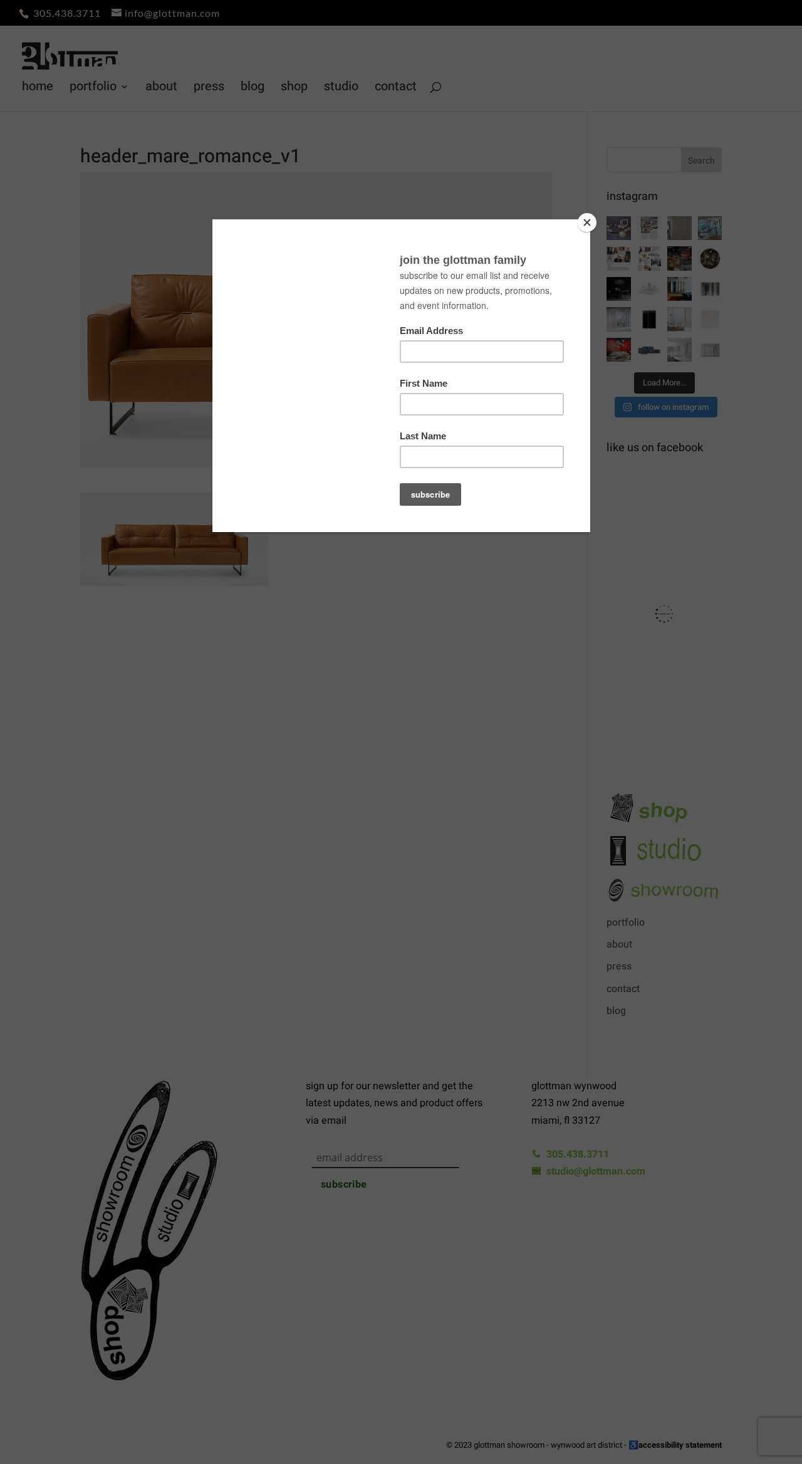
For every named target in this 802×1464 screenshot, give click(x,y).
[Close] (587, 222)
